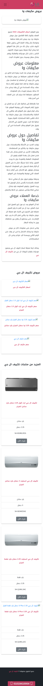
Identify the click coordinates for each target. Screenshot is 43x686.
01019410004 (21, 683)
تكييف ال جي (13, 671)
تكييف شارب (37, 676)
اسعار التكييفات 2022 (21, 32)
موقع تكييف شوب (35, 679)
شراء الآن (21, 441)
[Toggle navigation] (5, 4)
